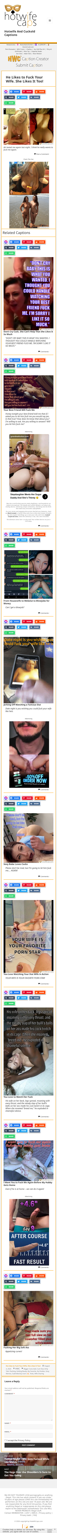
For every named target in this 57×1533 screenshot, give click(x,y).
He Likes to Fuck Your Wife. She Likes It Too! (23, 1366)
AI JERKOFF (41, 45)
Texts (32, 1373)
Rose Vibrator (37, 54)
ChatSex (29, 49)
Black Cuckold (12, 513)
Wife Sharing (39, 1373)
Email (8, 1432)
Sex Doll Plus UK (39, 49)
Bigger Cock (28, 1369)
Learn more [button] (49, 1530)
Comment (10, 1394)
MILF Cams (20, 49)
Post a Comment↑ (42, 154)
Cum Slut (40, 1369)
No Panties (41, 1371)
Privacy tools (25, 1515)
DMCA (34, 1513)
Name (8, 1423)
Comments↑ (44, 351)
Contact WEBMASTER (14, 1513)
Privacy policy (45, 1513)
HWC (17, 1368)
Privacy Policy (24, 1440)
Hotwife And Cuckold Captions (19, 33)
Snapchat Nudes (36, 51)
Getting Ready (21, 1371)
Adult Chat (27, 54)
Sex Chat (19, 54)
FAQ (35, 1515)
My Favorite (32, 1371)
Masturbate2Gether (26, 45)
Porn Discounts (10, 49)
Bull (34, 1369)
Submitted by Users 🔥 (20, 1373)
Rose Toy (26, 51)
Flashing (13, 1371)
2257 (27, 1513)
